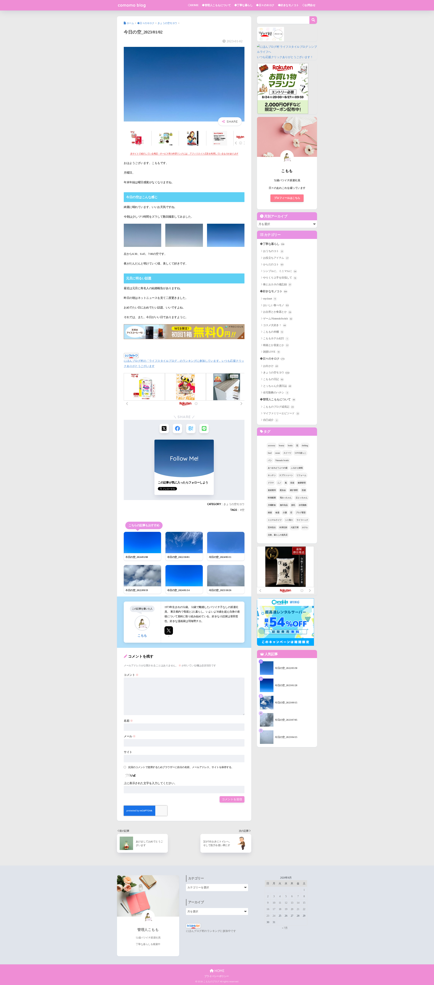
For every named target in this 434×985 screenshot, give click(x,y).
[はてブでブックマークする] (190, 428)
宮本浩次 (272, 527)
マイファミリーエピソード (281, 413)
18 (280, 909)
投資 (304, 490)
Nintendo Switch (282, 460)
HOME (219, 971)
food (269, 453)
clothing (305, 445)
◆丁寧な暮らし (243, 5)
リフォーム (301, 475)
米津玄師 (283, 527)
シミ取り (289, 520)
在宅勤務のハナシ (275, 392)
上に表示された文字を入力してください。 (150, 783)
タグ (266, 431)
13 (292, 902)
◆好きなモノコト (288, 5)
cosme (277, 453)
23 (268, 915)
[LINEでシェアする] (204, 428)
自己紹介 (270, 419)
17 (274, 909)
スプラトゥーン (286, 475)
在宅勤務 (303, 505)
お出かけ (270, 365)
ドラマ (271, 483)
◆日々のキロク (265, 5)
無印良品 (284, 505)
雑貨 (270, 512)
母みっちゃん (286, 497)
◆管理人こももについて (216, 5)
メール (130, 736)
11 (280, 902)
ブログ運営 (301, 512)
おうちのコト (273, 251)
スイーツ (287, 453)
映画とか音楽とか (275, 345)
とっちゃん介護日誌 (277, 385)
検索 (313, 20)
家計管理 (294, 490)
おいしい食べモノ (276, 305)
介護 (285, 512)
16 (268, 909)
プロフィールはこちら (287, 197)
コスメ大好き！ (274, 325)
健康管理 (301, 483)
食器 (277, 512)
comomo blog (132, 5)
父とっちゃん (301, 497)
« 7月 (285, 927)
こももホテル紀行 (275, 338)
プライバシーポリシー (216, 976)
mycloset (269, 298)
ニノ (279, 483)
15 (304, 902)
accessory (271, 445)
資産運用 (272, 490)
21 (298, 909)
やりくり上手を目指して (279, 277)
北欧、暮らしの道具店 (277, 535)
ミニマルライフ (275, 520)
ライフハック (302, 520)
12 (286, 902)
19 (286, 909)
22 (304, 909)
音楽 (292, 483)
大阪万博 (294, 527)
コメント (131, 675)
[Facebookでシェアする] (177, 428)
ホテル (305, 527)
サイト (128, 752)
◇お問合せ (308, 5)
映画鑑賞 (272, 497)
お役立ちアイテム (275, 257)
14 (298, 902)
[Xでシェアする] (164, 428)
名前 (128, 720)
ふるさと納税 (297, 468)
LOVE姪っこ (300, 453)
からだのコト (273, 264)
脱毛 (293, 505)
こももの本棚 (273, 331)
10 (274, 902)
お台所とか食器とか (277, 311)
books (290, 445)
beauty (281, 445)
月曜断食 (272, 505)
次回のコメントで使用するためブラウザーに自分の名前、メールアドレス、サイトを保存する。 (181, 767)
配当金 (283, 490)
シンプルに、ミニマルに (279, 271)
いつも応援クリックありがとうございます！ (285, 57)
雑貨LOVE (271, 351)
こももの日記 (273, 379)
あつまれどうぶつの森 (277, 468)
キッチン (272, 475)
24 (274, 915)
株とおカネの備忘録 (277, 284)
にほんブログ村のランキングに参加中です (211, 930)
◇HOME (193, 5)
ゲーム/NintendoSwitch (277, 318)
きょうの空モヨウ (233, 504)
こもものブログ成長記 (278, 406)
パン (270, 460)
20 (292, 909)
